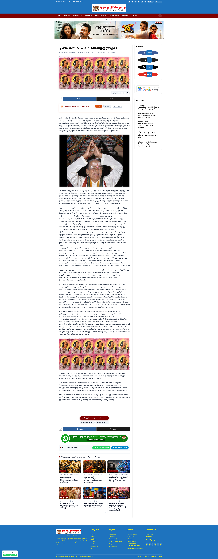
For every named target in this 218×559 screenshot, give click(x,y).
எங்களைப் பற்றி (132, 534)
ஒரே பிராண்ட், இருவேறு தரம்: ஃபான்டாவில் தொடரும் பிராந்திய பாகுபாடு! (147, 144)
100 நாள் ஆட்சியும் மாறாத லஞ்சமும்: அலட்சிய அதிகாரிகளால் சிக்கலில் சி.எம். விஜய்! (148, 134)
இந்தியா (93, 539)
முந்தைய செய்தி (88, 422)
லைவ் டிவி (112, 536)
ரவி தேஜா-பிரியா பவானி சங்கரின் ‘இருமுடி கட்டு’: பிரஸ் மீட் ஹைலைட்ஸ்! (93, 505)
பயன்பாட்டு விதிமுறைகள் (135, 548)
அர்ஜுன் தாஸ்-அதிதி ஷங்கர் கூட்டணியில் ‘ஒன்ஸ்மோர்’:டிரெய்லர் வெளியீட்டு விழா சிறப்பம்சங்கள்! (117, 507)
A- (122, 93)
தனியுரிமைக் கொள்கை (134, 545)
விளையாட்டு (94, 546)
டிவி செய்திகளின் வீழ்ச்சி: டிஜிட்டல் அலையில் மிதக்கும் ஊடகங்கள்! (118, 479)
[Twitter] (132, 2)
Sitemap (145, 556)
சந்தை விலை (113, 546)
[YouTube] (139, 2)
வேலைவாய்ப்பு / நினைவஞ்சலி (132, 542)
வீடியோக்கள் (112, 534)
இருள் (151, 1)
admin (61, 52)
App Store (149, 536)
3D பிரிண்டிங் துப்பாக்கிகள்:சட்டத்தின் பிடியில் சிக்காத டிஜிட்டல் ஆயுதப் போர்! (148, 107)
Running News (89, 471)
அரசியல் (93, 534)
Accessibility (153, 556)
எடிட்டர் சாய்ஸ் (99, 15)
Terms (160, 556)
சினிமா (87, 15)
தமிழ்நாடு (93, 536)
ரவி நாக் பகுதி (114, 15)
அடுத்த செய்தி (101, 422)
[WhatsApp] (142, 2)
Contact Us (136, 15)
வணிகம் (125, 15)
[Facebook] (129, 2)
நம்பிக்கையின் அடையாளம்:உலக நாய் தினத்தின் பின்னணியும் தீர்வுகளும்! (146, 124)
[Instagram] (135, 2)
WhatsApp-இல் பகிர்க (102, 447)
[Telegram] (145, 2)
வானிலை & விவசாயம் (115, 541)
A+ (128, 93)
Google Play (150, 534)
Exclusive (63, 471)
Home (59, 15)
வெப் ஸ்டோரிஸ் (113, 539)
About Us (67, 15)
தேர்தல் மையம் (113, 544)
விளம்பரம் (130, 539)
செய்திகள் (76, 15)
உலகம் (93, 541)
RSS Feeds (138, 556)
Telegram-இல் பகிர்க (120, 447)
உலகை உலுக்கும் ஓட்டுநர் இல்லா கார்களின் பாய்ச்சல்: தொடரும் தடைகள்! (147, 115)
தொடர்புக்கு (131, 536)
